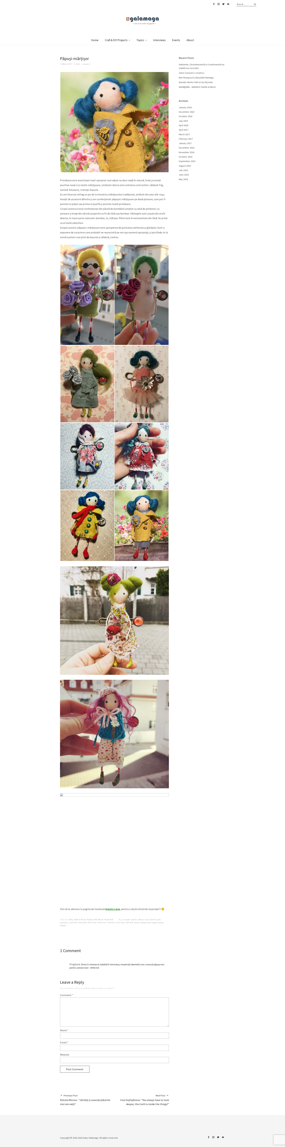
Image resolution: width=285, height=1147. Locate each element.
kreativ (94, 922)
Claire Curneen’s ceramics (191, 72)
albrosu (141, 919)
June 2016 (184, 174)
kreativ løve (102, 922)
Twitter (223, 4)
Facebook (213, 4)
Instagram (218, 4)
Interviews (159, 40)
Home (94, 40)
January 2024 (185, 107)
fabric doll (87, 922)
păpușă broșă (146, 922)
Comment (66, 995)
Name (64, 1030)
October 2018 (185, 116)
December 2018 (186, 111)
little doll (129, 922)
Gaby (78, 64)
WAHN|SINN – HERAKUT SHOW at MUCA (197, 87)
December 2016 (186, 147)
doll (80, 922)
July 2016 (183, 170)
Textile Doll (108, 919)
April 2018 (183, 125)
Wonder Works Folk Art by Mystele (196, 82)
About (190, 40)
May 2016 (183, 179)
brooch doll (149, 919)
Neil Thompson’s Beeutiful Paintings (196, 77)
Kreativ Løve (112, 909)
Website (64, 1054)
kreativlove (111, 922)
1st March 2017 (66, 64)
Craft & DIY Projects (116, 40)
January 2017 (185, 143)
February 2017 (186, 138)
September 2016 (187, 161)
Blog (71, 919)
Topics (140, 40)
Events (176, 40)
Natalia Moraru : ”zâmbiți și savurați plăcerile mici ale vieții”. (85, 1100)
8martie (134, 919)
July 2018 (183, 120)
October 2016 (185, 156)
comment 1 (86, 64)
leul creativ (121, 922)
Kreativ (100, 919)
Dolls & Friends (80, 919)
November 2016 (186, 152)
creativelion (73, 922)
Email (228, 4)
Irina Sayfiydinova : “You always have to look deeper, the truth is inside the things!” (144, 1100)
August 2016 (185, 165)
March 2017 (184, 134)
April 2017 (183, 129)
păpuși (154, 922)
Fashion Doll (92, 919)
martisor (137, 922)
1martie (127, 919)
